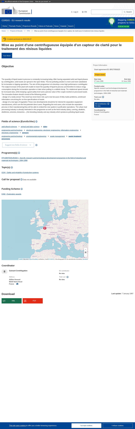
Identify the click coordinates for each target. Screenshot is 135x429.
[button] (84, 12)
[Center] (85, 252)
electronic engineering (10, 133)
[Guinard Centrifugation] (45, 228)
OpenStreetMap (34, 259)
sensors (25, 133)
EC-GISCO (51, 259)
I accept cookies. (86, 425)
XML (13, 301)
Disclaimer (85, 259)
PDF (34, 301)
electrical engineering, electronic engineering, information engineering (52, 130)
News (56, 26)
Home (5, 26)
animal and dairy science (30, 127)
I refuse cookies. (118, 425)
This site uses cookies (17, 425)
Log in (76, 12)
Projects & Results (29, 26)
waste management (57, 136)
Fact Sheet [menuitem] (7, 56)
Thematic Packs (15, 26)
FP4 (28, 31)
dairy (45, 127)
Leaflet (20, 259)
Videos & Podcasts (45, 26)
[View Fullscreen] (85, 244)
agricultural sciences (9, 127)
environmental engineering (36, 136)
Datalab (63, 26)
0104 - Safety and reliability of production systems (20, 172)
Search (71, 26)
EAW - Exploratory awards (11, 194)
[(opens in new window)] (19, 10)
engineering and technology (12, 130)
